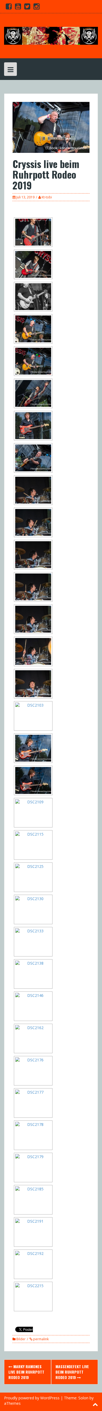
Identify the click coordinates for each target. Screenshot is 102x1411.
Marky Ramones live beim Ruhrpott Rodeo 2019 (26, 1372)
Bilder (21, 1339)
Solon (83, 1397)
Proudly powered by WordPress (32, 1397)
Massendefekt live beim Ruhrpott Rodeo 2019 (72, 1372)
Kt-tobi (47, 197)
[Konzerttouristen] (51, 35)
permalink (40, 1339)
